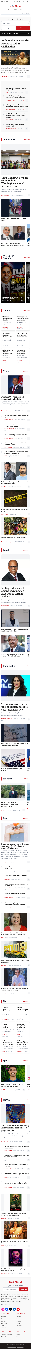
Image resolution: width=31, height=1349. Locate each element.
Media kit (19, 1321)
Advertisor (19, 1325)
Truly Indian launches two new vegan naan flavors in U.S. (16, 867)
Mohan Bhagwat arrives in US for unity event (16, 88)
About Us (19, 1316)
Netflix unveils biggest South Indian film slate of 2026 (16, 1165)
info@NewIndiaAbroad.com (9, 1304)
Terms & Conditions (6, 1334)
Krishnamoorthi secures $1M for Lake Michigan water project (15, 425)
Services (18, 1)
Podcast (19, 1339)
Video (18, 1337)
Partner (18, 1319)
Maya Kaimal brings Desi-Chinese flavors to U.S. (16, 876)
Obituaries (4, 1328)
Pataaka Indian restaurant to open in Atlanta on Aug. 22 (14, 894)
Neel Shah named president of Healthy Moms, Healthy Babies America (15, 115)
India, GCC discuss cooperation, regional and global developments (16, 452)
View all (25, 139)
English (26, 1)
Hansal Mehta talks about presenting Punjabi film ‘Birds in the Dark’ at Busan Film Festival (15, 1183)
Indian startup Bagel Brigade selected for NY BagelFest (16, 884)
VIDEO (21, 19)
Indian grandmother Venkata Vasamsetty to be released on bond (17, 105)
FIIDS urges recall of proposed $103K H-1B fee (15, 125)
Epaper (18, 1334)
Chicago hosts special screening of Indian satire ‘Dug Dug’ (16, 1147)
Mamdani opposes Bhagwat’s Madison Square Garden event (15, 96)
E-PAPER (12, 19)
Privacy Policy (5, 1337)
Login (8, 28)
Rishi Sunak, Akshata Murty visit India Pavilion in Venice (15, 443)
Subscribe (23, 28)
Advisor (18, 1323)
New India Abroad (10, 34)
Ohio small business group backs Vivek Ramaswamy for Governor (15, 435)
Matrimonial (4, 1323)
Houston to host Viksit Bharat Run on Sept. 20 (16, 416)
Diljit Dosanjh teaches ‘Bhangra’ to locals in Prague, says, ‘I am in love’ (17, 1174)
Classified (3, 1316)
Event (2, 1319)
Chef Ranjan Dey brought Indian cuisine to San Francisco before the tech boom (16, 903)
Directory (3, 1321)
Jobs (2, 1325)
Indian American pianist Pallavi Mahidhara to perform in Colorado (16, 1155)
